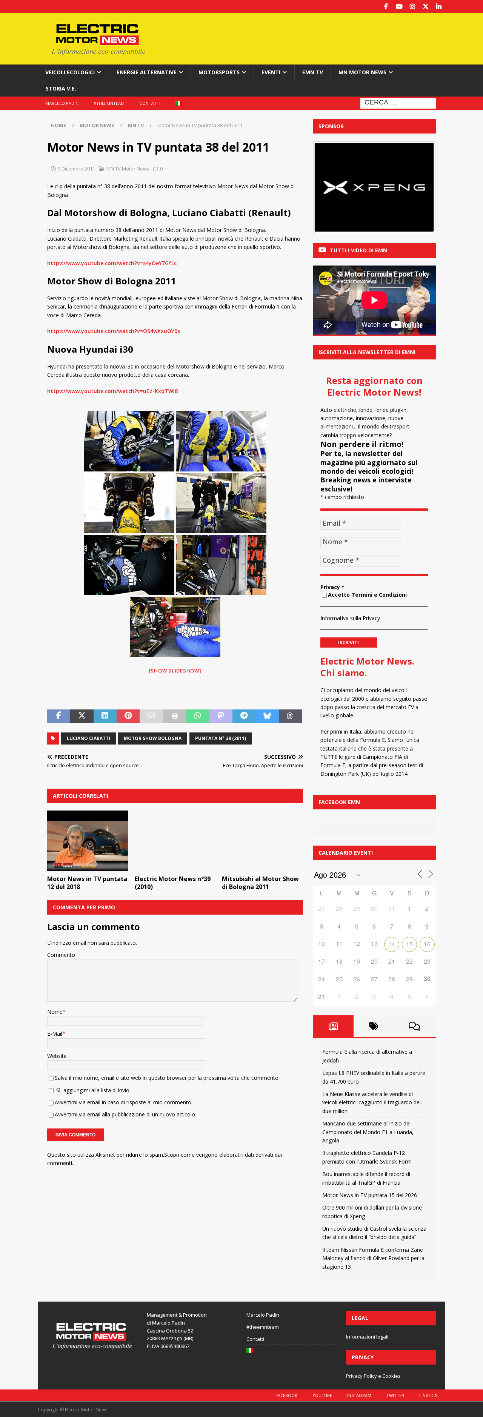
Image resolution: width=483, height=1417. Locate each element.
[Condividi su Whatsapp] (197, 716)
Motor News (97, 125)
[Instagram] (412, 6)
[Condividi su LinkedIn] (105, 716)
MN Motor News (362, 72)
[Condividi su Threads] (290, 716)
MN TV (113, 168)
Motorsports (219, 72)
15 (409, 944)
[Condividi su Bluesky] (266, 716)
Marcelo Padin (61, 103)
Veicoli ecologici (70, 72)
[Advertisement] (314, 38)
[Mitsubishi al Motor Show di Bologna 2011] (262, 841)
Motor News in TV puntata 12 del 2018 (87, 883)
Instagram (359, 1395)
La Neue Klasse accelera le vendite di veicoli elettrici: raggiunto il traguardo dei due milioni (371, 1102)
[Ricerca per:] (398, 102)
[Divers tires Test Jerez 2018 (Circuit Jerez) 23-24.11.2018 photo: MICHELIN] (129, 441)
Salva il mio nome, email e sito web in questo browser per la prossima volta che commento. (167, 1077)
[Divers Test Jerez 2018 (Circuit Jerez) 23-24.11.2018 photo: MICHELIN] (221, 441)
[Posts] (333, 1026)
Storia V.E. (61, 88)
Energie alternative (147, 72)
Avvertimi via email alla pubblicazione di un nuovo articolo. (125, 1114)
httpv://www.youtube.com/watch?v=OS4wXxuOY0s (113, 331)
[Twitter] (425, 6)
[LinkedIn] (438, 6)
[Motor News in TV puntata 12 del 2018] (87, 841)
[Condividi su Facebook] (58, 716)
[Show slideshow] (175, 670)
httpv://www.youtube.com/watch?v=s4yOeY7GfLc (112, 263)
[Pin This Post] (128, 716)
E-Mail (54, 1033)
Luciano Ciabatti (88, 738)
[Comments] (414, 1026)
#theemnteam (109, 103)
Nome (55, 1011)
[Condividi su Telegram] (243, 716)
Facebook (286, 1395)
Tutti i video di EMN (358, 250)
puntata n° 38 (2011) (220, 738)
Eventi (270, 72)
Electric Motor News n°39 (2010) (173, 883)
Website (57, 1055)
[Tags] (374, 1026)
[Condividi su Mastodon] (220, 716)
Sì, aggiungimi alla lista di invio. (93, 1090)
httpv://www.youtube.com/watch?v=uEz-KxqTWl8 (112, 391)
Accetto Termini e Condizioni (367, 594)
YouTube (322, 1395)
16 (427, 944)
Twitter (395, 1395)
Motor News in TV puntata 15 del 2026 (369, 1195)
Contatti (150, 103)
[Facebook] (385, 6)
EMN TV (312, 72)
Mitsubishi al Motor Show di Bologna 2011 (260, 883)
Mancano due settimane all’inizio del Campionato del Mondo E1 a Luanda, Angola (368, 1132)
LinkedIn (428, 1395)
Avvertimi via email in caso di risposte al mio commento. (123, 1102)
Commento (61, 954)
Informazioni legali (367, 1336)
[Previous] (328, 187)
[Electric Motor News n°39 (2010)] (175, 841)
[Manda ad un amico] (151, 716)
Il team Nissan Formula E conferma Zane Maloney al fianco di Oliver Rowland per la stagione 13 (373, 1258)
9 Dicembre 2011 (76, 168)
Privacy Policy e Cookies (373, 1375)
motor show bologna (153, 738)
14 (391, 944)
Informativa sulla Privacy (350, 618)
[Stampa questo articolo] (174, 716)
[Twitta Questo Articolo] (81, 716)
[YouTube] (399, 6)
